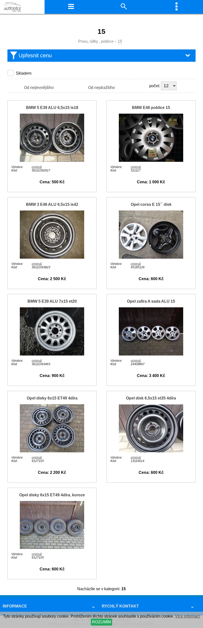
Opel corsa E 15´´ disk (151, 204)
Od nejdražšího (101, 87)
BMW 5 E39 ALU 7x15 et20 (52, 301)
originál (37, 167)
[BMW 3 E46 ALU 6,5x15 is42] (52, 257)
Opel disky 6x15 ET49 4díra (52, 398)
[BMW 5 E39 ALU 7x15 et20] (52, 354)
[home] (11, 11)
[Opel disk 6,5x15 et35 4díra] (151, 451)
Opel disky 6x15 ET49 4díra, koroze (52, 495)
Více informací (187, 616)
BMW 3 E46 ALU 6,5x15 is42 (52, 204)
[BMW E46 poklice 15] (151, 160)
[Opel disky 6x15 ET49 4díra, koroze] (52, 547)
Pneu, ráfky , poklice (96, 41)
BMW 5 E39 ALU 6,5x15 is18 (52, 107)
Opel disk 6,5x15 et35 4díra (151, 398)
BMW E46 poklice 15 (151, 107)
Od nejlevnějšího (39, 87)
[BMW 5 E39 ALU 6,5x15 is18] (52, 160)
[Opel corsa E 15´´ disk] (151, 257)
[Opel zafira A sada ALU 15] (151, 354)
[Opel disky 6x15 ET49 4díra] (52, 451)
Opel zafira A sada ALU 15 (151, 301)
